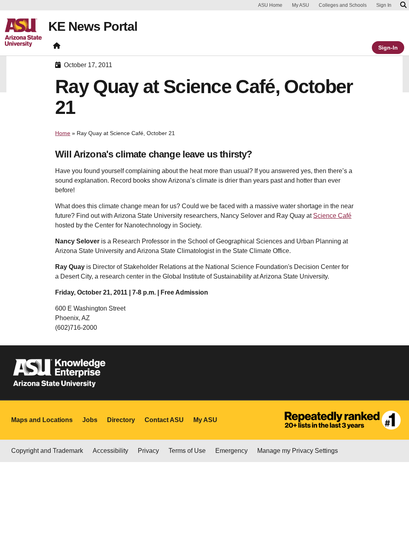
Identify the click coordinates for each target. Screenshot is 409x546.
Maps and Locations (42, 419)
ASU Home (270, 5)
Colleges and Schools (343, 5)
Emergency (231, 450)
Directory (121, 419)
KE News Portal (92, 26)
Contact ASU (164, 419)
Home (62, 133)
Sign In (383, 5)
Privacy (148, 450)
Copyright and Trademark (47, 450)
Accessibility (110, 450)
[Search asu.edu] (403, 5)
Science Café (332, 215)
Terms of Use (187, 450)
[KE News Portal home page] (56, 47)
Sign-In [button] (388, 47)
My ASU (300, 5)
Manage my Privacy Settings (297, 450)
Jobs (89, 419)
